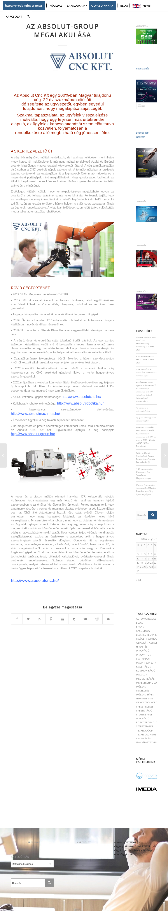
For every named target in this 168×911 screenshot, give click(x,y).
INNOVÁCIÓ (142, 650)
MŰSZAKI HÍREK (145, 694)
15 (155, 558)
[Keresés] (28, 16)
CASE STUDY (143, 630)
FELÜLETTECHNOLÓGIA (149, 638)
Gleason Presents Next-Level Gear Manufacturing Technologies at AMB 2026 (146, 343)
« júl (138, 579)
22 (155, 562)
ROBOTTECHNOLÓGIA (149, 722)
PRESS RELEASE (144, 706)
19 (145, 562)
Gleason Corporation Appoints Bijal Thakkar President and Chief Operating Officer (146, 490)
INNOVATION (143, 654)
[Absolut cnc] (80, 61)
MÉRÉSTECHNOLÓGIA (148, 682)
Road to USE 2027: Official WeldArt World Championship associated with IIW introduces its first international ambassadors (146, 391)
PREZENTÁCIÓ (144, 710)
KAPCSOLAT (84, 842)
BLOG (139, 622)
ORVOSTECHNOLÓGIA (149, 702)
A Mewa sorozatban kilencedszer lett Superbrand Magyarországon (144, 474)
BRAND (140, 626)
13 (148, 558)
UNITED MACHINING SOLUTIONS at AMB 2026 (145, 359)
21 (151, 562)
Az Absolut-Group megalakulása (62, 30)
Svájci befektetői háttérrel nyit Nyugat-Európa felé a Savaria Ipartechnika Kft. (145, 458)
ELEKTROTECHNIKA (147, 634)
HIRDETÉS (141, 646)
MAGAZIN (141, 674)
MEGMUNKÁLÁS (145, 678)
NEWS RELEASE (144, 698)
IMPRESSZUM (32, 842)
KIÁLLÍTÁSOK (143, 666)
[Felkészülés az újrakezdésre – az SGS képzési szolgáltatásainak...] (164, 455)
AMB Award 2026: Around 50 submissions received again (146, 372)
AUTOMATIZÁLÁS (146, 618)
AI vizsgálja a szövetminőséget (143, 409)
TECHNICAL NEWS (146, 734)
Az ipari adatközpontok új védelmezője (146, 419)
